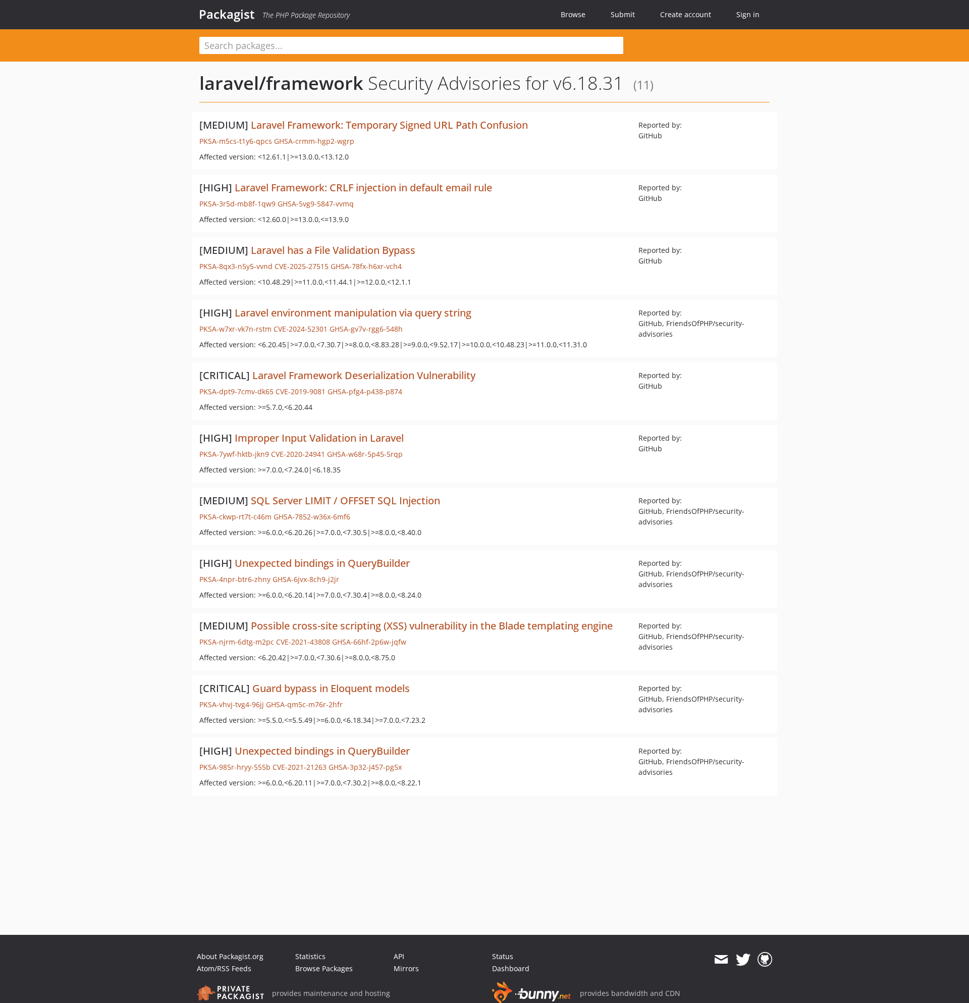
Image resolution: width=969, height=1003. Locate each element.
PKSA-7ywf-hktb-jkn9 (234, 454)
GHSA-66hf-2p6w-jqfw (369, 642)
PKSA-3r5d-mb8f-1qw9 (237, 203)
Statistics (310, 956)
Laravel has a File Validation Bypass (333, 250)
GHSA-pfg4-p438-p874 (365, 391)
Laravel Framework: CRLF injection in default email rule (363, 187)
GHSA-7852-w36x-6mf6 (312, 516)
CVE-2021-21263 (300, 767)
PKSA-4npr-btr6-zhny (235, 579)
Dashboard (510, 968)
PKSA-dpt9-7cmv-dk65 (236, 391)
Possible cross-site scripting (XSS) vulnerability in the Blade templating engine (432, 625)
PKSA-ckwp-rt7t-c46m (235, 516)
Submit (623, 14)
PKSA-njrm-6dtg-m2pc (236, 642)
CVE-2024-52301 (301, 329)
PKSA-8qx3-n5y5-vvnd (236, 266)
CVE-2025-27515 (302, 266)
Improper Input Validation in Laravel (319, 438)
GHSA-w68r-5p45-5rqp (365, 454)
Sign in (748, 14)
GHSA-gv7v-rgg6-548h (366, 329)
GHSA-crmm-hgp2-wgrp (314, 141)
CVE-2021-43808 (303, 642)
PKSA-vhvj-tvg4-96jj (231, 704)
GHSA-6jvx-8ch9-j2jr (306, 579)
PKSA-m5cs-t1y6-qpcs (235, 141)
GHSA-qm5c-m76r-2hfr (304, 704)
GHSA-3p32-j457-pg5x (365, 767)
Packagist (227, 14)
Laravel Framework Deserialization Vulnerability (363, 375)
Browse (573, 14)
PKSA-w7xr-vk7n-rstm (235, 329)
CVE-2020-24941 (298, 454)
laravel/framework (281, 83)
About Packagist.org (230, 956)
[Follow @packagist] (743, 960)
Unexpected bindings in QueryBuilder (322, 563)
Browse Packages (324, 968)
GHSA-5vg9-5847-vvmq (316, 203)
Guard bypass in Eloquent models (331, 688)
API (399, 956)
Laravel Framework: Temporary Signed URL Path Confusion (389, 125)
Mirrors (406, 968)
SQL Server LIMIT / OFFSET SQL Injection (345, 500)
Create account (685, 14)
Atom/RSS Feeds (224, 968)
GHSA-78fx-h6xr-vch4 (366, 266)
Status (502, 956)
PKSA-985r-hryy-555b (235, 767)
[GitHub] (765, 960)
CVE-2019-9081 (301, 391)
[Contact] (721, 960)
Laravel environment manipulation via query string (353, 313)
